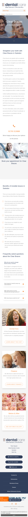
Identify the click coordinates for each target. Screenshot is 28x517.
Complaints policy (8, 506)
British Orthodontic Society (14, 491)
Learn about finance (14, 384)
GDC (12, 508)
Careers (14, 487)
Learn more (8, 513)
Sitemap (15, 508)
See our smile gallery (14, 426)
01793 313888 (14, 131)
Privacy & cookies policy (18, 506)
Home (3, 14)
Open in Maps (14, 456)
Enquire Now (14, 500)
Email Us (14, 467)
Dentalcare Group (14, 483)
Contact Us (14, 475)
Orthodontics (14, 479)
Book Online (14, 31)
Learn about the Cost (14, 342)
